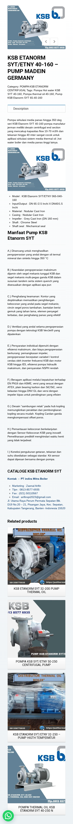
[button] (8, 815)
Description (20, 108)
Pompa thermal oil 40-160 (38, 93)
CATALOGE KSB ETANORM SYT (34, 471)
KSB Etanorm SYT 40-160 (28, 123)
